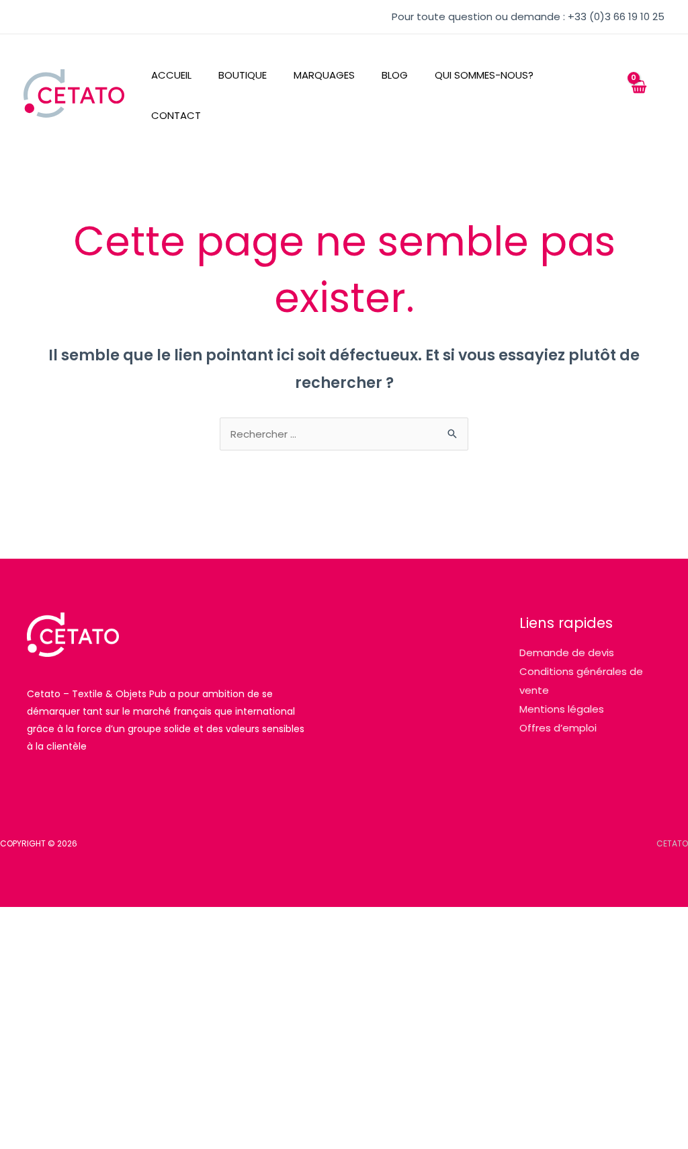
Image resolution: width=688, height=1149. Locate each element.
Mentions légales (561, 709)
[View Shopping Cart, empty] (638, 94)
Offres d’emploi (558, 728)
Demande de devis (566, 652)
